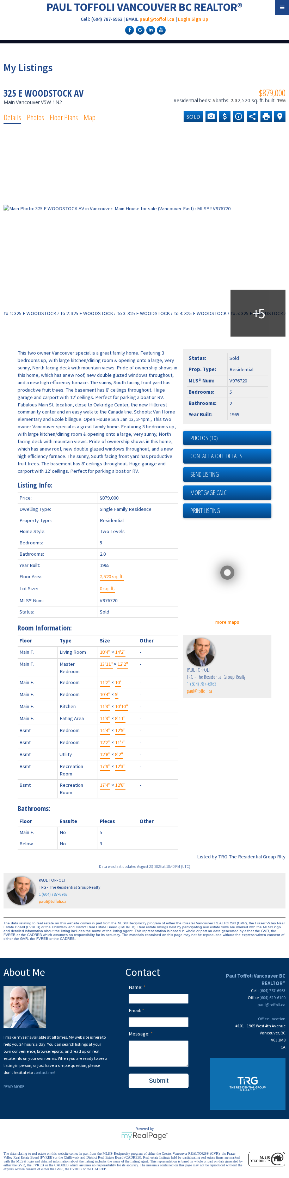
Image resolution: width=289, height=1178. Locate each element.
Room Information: (45, 628)
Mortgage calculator (230, 492)
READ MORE (14, 1086)
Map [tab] (90, 117)
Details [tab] (12, 117)
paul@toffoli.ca (157, 19)
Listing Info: (35, 485)
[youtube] (160, 29)
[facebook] (128, 29)
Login (184, 19)
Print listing (205, 510)
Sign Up (199, 19)
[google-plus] (139, 29)
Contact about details (216, 456)
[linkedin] (149, 29)
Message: (139, 1034)
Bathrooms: (34, 808)
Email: (135, 1010)
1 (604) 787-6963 (201, 684)
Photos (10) (204, 438)
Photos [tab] (35, 117)
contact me (43, 1072)
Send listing (204, 474)
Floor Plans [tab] (64, 117)
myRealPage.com (144, 1136)
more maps (227, 622)
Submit (158, 1080)
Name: (136, 987)
